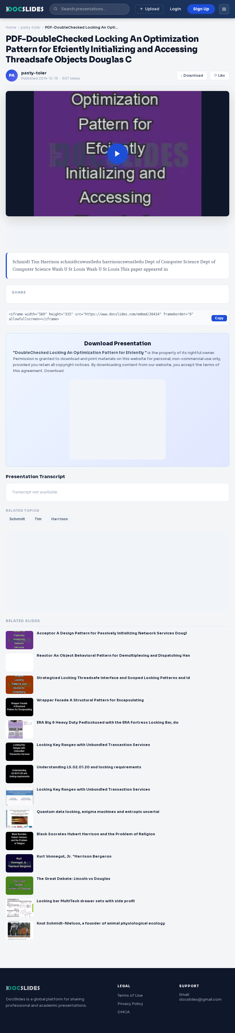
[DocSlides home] (25, 9)
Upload (152, 9)
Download (54, 370)
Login (175, 9)
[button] (117, 154)
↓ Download (192, 75)
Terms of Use (130, 995)
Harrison (59, 519)
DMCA (123, 1012)
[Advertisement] (117, 419)
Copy (219, 318)
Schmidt (17, 519)
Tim (38, 519)
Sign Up (201, 9)
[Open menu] (224, 9)
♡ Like (219, 76)
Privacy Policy (130, 1003)
